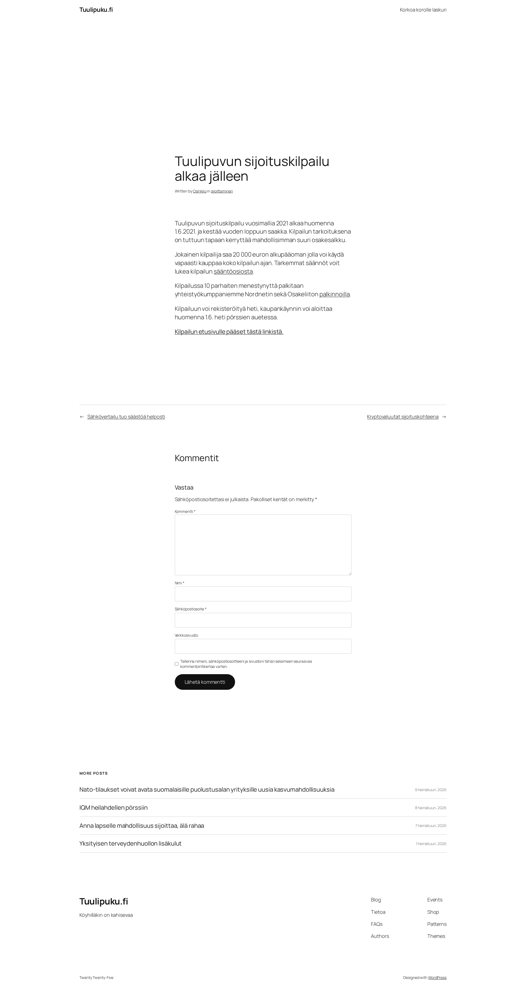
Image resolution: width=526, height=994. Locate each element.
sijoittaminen (222, 191)
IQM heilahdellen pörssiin (113, 807)
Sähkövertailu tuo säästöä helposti (126, 416)
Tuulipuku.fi (96, 9)
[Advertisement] (263, 77)
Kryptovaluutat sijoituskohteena (403, 416)
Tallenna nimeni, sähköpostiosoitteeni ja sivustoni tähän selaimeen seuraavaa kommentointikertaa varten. (246, 664)
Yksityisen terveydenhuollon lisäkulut (130, 843)
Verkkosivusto (186, 635)
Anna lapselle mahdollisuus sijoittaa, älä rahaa (141, 825)
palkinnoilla (334, 294)
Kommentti (185, 511)
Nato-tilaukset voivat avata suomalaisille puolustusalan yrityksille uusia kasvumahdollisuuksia (207, 789)
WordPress (437, 977)
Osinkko (199, 191)
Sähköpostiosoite (191, 608)
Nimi (179, 582)
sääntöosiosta (233, 271)
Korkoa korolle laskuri (423, 9)
